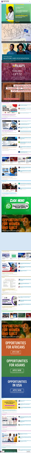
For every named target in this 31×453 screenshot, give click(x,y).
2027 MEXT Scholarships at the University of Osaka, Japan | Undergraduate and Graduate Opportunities (9, 273)
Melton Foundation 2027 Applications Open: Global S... (9, 81)
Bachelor (9, 115)
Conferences (6, 115)
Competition (24, 184)
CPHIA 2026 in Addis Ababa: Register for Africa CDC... (8, 22)
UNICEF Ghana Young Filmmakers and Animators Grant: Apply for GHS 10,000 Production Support (9, 177)
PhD (13, 115)
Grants (27, 143)
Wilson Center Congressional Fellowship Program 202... (9, 60)
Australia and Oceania (29, 152)
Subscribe (28, 451)
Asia (7, 115)
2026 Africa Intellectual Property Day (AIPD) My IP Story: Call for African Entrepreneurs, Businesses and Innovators (9, 193)
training (25, 110)
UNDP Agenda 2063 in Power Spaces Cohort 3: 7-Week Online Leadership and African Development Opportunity (9, 443)
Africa (25, 109)
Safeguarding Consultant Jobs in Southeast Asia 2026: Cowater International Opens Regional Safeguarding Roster (9, 410)
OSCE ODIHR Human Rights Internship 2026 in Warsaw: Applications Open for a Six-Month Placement (25, 404)
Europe (10, 115)
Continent (26, 113)
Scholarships (26, 133)
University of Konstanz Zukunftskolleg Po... (28, 158)
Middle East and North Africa (26, 153)
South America (22, 110)
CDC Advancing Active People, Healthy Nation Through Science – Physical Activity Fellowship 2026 (9, 130)
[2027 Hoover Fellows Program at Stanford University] (19, 121)
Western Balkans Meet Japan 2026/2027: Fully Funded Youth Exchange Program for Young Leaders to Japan (9, 114)
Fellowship (12, 115)
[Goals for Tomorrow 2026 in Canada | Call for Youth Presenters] (19, 113)
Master (9, 131)
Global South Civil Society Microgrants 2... (21, 158)
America (7, 131)
